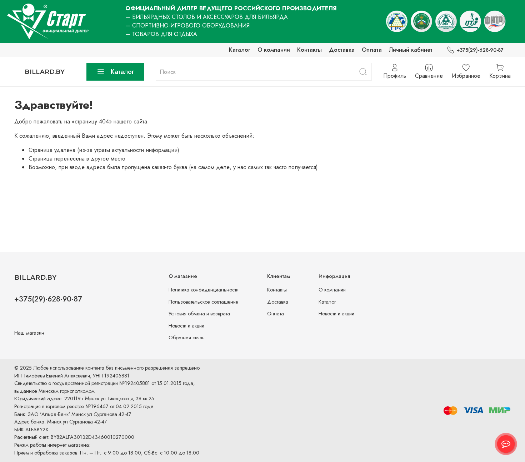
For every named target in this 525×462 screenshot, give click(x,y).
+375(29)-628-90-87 (480, 50)
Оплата (372, 50)
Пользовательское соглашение (203, 301)
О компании (274, 50)
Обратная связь (187, 337)
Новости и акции (186, 325)
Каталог (239, 50)
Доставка (342, 50)
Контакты (309, 50)
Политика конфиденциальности (204, 289)
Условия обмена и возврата (199, 313)
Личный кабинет (410, 50)
